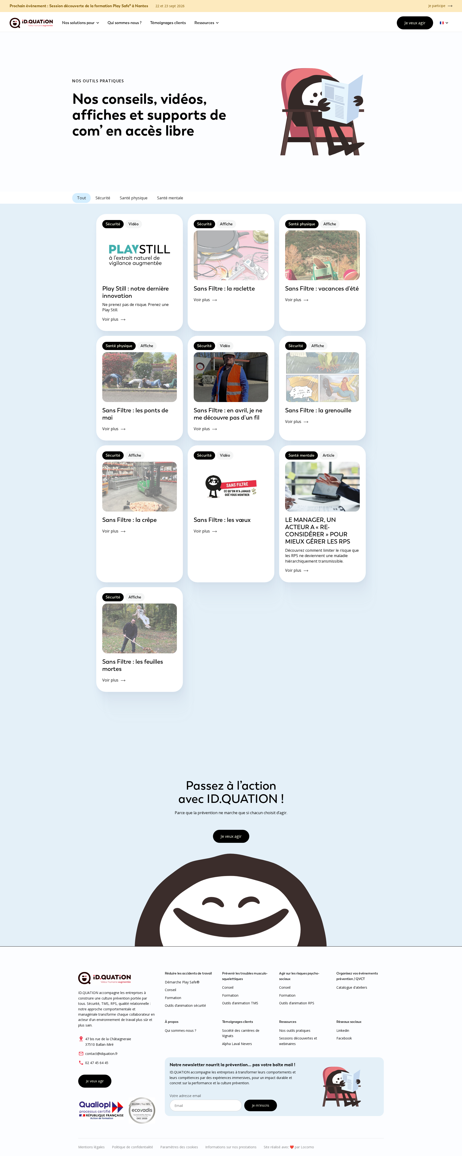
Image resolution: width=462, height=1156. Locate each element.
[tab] (81, 198)
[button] (80, 23)
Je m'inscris (260, 1105)
